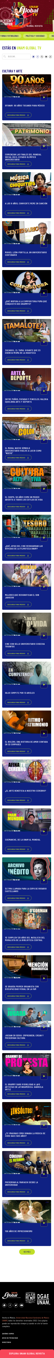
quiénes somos (8, 1334)
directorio (6, 1342)
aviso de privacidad (10, 1338)
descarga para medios (16, 115)
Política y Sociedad (35, 36)
